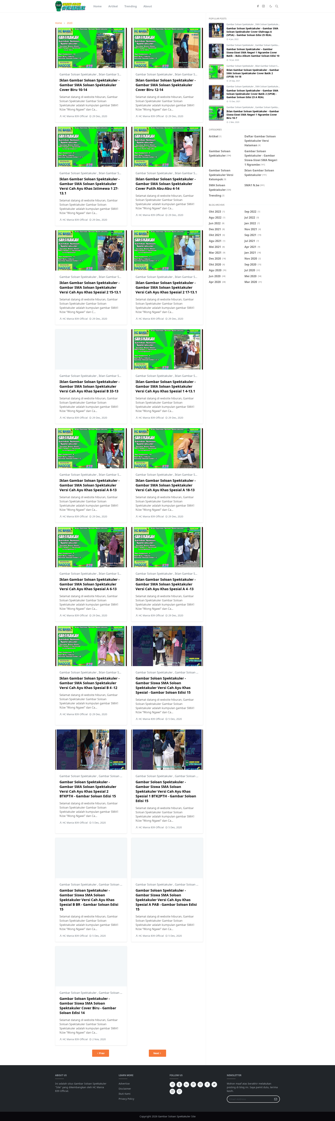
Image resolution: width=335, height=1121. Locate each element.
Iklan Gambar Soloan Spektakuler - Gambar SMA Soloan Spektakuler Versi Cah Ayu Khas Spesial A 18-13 (166, 485)
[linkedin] (186, 1084)
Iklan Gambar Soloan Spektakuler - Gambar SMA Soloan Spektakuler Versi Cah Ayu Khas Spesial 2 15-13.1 (90, 287)
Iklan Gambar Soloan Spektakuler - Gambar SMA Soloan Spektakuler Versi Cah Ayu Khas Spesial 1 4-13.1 (166, 386)
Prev (102, 1053)
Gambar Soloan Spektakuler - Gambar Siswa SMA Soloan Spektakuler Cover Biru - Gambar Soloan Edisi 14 (87, 1005)
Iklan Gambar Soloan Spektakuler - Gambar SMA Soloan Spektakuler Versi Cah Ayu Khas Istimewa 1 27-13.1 (89, 186)
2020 (69, 23)
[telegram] (172, 1084)
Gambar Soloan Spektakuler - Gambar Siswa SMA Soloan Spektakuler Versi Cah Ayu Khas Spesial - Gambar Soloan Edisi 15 (163, 685)
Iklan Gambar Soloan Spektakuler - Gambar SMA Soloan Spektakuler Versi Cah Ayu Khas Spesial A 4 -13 (166, 584)
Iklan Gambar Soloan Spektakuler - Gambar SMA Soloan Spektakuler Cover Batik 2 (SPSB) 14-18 (252, 73)
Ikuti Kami (125, 1093)
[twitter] (214, 1084)
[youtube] (200, 1084)
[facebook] (258, 6)
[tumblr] (179, 1084)
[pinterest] (193, 1084)
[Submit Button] (276, 1099)
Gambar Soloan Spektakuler (78, 74)
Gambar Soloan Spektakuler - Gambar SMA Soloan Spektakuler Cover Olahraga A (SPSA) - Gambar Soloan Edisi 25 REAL (252, 32)
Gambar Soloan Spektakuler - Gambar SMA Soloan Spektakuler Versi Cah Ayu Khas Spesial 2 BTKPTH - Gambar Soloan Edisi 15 (87, 789)
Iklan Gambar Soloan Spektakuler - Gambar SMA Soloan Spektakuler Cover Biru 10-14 (89, 85)
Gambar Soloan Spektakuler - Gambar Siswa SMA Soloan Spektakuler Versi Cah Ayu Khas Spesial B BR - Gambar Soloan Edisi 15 (88, 900)
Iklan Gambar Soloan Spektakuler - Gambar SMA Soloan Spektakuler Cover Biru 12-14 (166, 85)
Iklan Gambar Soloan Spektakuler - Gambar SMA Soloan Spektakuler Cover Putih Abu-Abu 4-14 (166, 184)
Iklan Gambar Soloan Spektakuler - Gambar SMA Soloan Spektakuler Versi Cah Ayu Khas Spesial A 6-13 (89, 584)
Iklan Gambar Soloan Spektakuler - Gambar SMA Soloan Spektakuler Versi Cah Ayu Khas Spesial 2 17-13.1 (166, 287)
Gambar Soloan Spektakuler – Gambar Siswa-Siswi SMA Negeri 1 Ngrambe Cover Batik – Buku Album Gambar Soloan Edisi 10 (252, 52)
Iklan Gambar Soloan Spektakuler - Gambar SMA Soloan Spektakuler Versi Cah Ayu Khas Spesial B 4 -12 (89, 683)
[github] (179, 1091)
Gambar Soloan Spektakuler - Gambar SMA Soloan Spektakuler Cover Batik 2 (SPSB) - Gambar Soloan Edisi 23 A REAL (252, 94)
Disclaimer (125, 1088)
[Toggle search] (277, 6)
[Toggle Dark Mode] (271, 6)
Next (156, 1053)
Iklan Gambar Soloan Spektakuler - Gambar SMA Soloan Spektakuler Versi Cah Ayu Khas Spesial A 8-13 (89, 485)
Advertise (124, 1083)
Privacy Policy (126, 1098)
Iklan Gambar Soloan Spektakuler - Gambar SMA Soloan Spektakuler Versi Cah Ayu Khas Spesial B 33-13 (89, 386)
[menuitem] (97, 6)
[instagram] (263, 6)
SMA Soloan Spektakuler (267, 24)
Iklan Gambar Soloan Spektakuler (121, 74)
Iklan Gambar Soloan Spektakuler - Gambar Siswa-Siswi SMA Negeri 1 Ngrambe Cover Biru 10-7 (252, 115)
